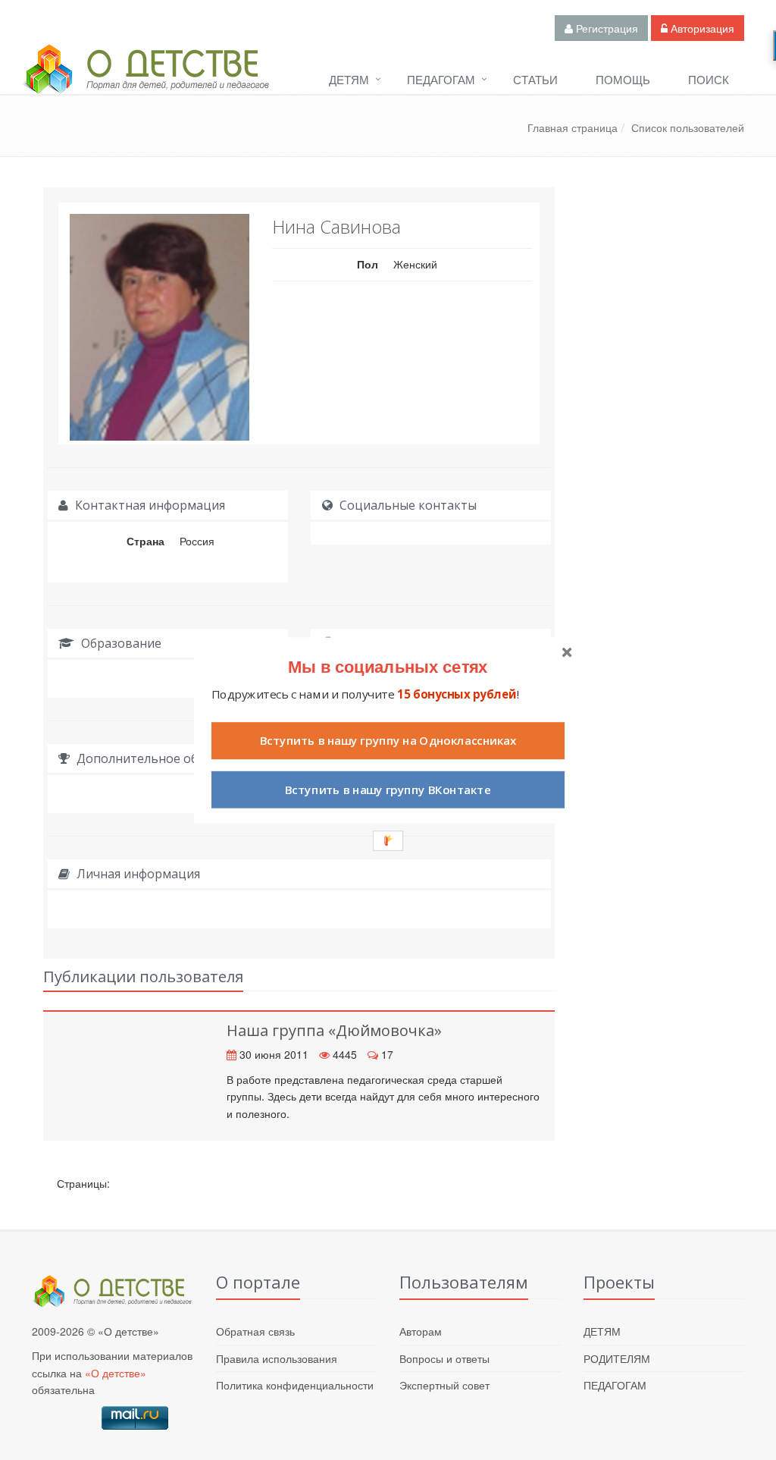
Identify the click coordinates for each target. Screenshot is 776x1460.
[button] (388, 665)
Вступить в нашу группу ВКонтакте (388, 789)
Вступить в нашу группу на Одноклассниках (388, 741)
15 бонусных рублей (456, 694)
